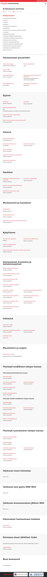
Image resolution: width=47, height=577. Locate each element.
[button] (45, 3)
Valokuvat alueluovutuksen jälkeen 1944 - (13, 44)
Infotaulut (6, 32)
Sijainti (5, 20)
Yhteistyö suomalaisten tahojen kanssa (13, 38)
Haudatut (6, 24)
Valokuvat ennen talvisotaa (10, 40)
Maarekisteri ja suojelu (9, 34)
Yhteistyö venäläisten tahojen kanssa (13, 36)
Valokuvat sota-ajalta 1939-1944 (11, 42)
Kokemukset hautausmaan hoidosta (12, 46)
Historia (6, 22)
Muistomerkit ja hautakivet (10, 26)
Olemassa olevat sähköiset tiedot (12, 48)
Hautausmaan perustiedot (10, 18)
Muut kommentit (8, 50)
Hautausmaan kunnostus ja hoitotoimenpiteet (15, 30)
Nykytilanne (7, 28)
